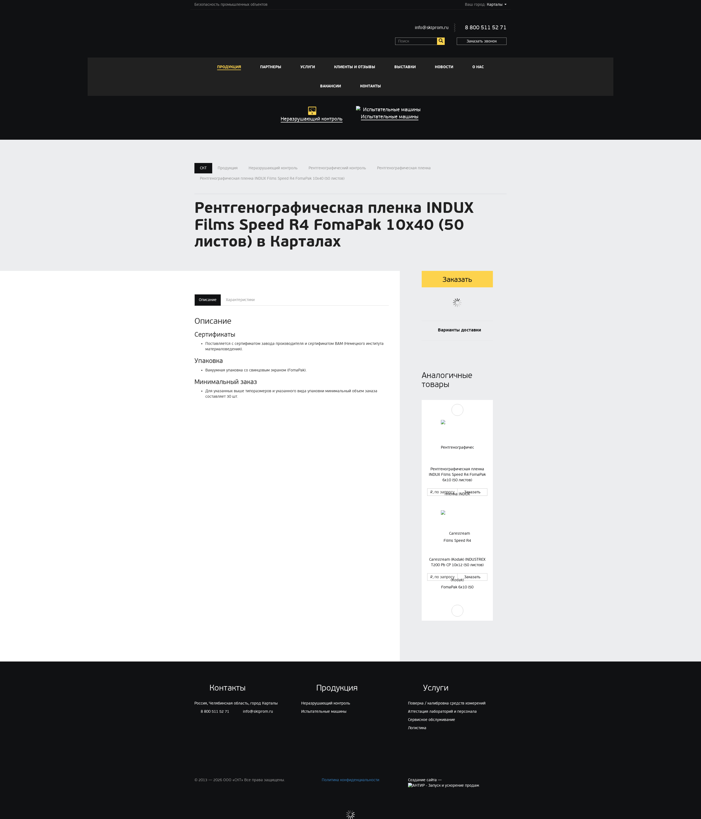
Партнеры (270, 67)
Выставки (405, 67)
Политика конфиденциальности (350, 780)
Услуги (307, 67)
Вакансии (330, 86)
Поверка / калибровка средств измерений (446, 703)
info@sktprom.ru (432, 27)
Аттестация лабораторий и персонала (442, 711)
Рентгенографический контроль (337, 168)
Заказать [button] (457, 279)
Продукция (229, 67)
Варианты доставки (459, 330)
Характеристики (240, 299)
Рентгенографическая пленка (404, 168)
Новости (444, 67)
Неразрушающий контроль (273, 168)
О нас (478, 67)
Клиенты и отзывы (354, 67)
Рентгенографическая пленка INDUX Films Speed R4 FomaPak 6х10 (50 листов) (457, 474)
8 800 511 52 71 (486, 27)
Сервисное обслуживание (431, 719)
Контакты (370, 86)
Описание (208, 299)
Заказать (472, 492)
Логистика (417, 728)
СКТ (203, 168)
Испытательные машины (323, 711)
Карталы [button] (494, 4)
